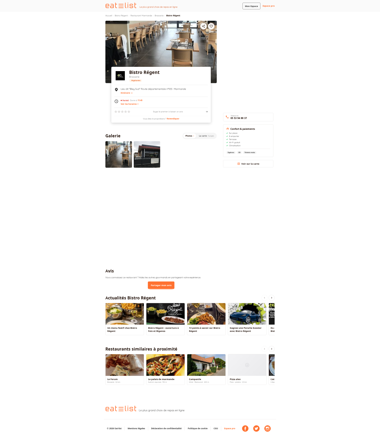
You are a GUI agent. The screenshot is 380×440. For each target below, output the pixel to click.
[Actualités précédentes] (264, 298)
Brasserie (159, 15)
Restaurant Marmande (141, 15)
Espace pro (269, 5)
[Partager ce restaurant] (203, 26)
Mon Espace (251, 6)
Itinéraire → (127, 93)
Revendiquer (173, 118)
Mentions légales (136, 428)
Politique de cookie (198, 428)
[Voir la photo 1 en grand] (118, 154)
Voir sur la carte (250, 163)
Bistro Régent (121, 15)
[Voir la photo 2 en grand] (147, 154)
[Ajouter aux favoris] (211, 26)
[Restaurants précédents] (264, 349)
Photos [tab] (189, 136)
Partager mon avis (161, 285)
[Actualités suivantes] (272, 298)
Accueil (108, 15)
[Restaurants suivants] (272, 349)
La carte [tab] (206, 136)
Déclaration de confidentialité (166, 428)
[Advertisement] (161, 194)
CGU (216, 428)
